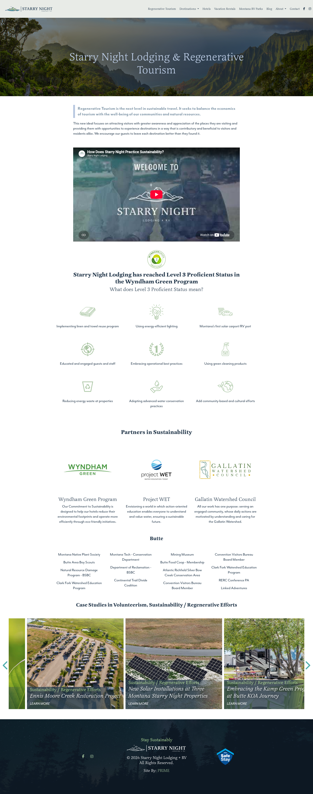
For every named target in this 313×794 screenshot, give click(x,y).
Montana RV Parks (251, 9)
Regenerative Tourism (162, 9)
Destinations (188, 9)
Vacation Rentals (224, 9)
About (280, 9)
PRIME (164, 770)
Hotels (207, 9)
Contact (295, 9)
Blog (269, 9)
